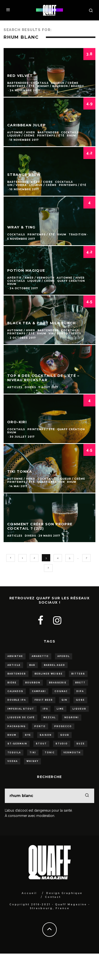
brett (80, 682)
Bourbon (32, 682)
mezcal (49, 717)
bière (12, 682)
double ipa (16, 700)
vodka (12, 761)
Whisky (32, 761)
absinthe (15, 656)
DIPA (80, 691)
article (14, 665)
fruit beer (44, 700)
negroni (71, 717)
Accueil (29, 893)
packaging (16, 726)
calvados (15, 691)
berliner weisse (49, 674)
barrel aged (54, 665)
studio (62, 743)
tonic (50, 752)
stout (41, 743)
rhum (11, 735)
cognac (61, 691)
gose (80, 700)
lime (60, 709)
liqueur (79, 709)
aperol (63, 656)
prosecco (63, 726)
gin (64, 700)
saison (46, 735)
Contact (53, 897)
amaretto (40, 656)
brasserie (58, 682)
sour (64, 735)
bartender (16, 674)
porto (40, 726)
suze (80, 743)
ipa (45, 709)
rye (28, 735)
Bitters (78, 674)
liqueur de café (21, 717)
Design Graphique (64, 893)
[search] (87, 796)
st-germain (17, 743)
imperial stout (20, 709)
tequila (14, 752)
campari (39, 691)
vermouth (72, 752)
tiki (33, 752)
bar (32, 665)
